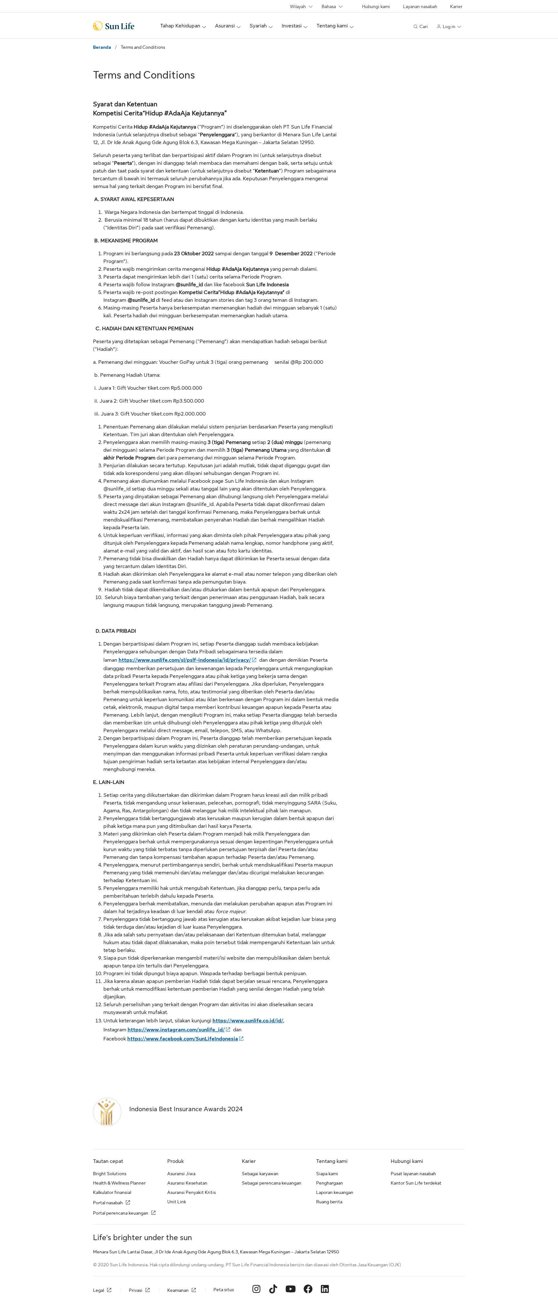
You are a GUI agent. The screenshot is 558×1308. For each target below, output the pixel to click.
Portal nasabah (108, 1202)
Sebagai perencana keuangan (271, 1183)
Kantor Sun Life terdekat (416, 1183)
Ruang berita (329, 1201)
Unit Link (176, 1201)
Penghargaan (329, 1183)
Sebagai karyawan (260, 1173)
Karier (456, 6)
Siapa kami (327, 1173)
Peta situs (223, 1289)
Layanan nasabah (420, 6)
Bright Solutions (109, 1173)
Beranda (102, 47)
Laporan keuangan (334, 1192)
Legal (98, 1290)
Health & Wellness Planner (119, 1183)
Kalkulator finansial (112, 1192)
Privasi (135, 1290)
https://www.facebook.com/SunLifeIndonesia (182, 1039)
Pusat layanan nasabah (413, 1173)
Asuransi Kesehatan (187, 1183)
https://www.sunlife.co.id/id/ (247, 1021)
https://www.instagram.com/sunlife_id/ (176, 1030)
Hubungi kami (376, 6)
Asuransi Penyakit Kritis (191, 1192)
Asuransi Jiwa (181, 1173)
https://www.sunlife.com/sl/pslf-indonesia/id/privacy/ (185, 660)
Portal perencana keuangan (120, 1213)
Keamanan (178, 1290)
